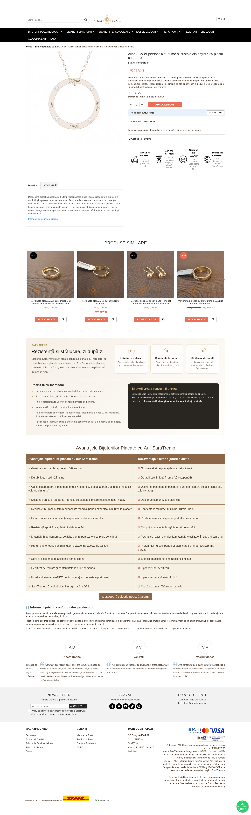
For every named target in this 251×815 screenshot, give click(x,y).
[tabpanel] (74, 98)
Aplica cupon (215, 113)
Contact (29, 751)
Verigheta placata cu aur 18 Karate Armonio (101, 302)
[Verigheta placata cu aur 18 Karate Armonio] (100, 274)
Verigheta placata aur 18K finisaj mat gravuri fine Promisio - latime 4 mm (51, 302)
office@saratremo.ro (194, 703)
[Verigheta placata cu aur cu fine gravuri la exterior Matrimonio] (200, 274)
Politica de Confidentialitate (62, 714)
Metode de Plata (85, 735)
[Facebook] (112, 706)
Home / (30, 46)
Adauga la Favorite (140, 138)
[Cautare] (86, 20)
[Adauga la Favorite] (63, 319)
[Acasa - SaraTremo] (111, 20)
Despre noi (31, 735)
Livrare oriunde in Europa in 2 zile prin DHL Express (78, 803)
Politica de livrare (34, 747)
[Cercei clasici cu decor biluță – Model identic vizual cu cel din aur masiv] (150, 274)
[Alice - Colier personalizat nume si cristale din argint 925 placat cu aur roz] (74, 98)
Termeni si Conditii (35, 739)
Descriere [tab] (33, 185)
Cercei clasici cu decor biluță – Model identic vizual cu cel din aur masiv (151, 302)
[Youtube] (126, 706)
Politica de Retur (85, 739)
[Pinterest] (119, 706)
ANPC (80, 747)
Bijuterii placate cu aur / (48, 46)
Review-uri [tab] (50, 185)
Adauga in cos (165, 104)
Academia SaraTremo (42, 38)
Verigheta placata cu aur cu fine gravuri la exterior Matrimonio (200, 302)
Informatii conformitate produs (43, 219)
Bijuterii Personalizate (139, 62)
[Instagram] (139, 706)
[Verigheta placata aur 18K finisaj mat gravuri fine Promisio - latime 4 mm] (50, 274)
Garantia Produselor (86, 743)
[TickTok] (132, 706)
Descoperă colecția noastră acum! (125, 596)
